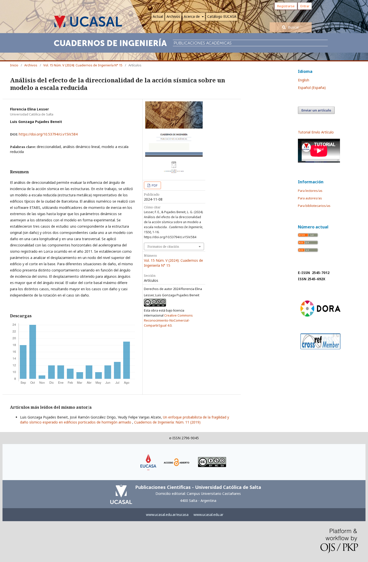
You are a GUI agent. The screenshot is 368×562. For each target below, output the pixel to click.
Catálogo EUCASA (221, 16)
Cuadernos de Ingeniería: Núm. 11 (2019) (167, 422)
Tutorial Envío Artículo (316, 132)
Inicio (14, 65)
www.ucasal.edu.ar (208, 514)
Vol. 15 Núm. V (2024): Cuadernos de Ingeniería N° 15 (82, 65)
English (303, 80)
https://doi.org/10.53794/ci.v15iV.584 (48, 134)
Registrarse (286, 6)
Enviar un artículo (316, 110)
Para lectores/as (310, 190)
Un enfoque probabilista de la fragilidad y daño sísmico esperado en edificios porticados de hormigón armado (124, 420)
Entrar (306, 6)
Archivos (173, 16)
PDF (154, 185)
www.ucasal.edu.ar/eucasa (167, 514)
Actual (158, 16)
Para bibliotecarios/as (314, 205)
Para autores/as (310, 198)
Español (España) (312, 87)
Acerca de (192, 16)
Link (148, 456)
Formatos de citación (163, 246)
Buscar (293, 27)
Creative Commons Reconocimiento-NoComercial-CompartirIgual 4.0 (168, 320)
